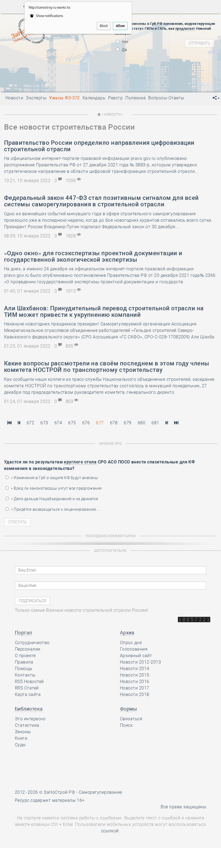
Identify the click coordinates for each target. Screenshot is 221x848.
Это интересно (30, 718)
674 (58, 422)
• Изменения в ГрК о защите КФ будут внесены (54, 478)
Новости (112, 114)
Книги (21, 738)
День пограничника (45, 55)
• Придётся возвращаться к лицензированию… (55, 509)
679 (127, 422)
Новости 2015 (134, 675)
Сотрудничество (32, 642)
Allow (120, 25)
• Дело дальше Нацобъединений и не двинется (54, 499)
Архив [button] (127, 632)
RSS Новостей (29, 681)
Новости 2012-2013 (140, 662)
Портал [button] (23, 632)
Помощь (24, 668)
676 (86, 422)
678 (114, 422)
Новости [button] (14, 97)
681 (155, 422)
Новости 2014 (134, 668)
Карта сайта (28, 694)
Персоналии (27, 649)
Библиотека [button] (29, 709)
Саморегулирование (100, 792)
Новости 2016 (134, 681)
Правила (24, 662)
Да (124, 50)
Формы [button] (128, 709)
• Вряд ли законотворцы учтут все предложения (56, 488)
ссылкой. (110, 830)
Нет (125, 42)
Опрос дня (131, 642)
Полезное (135, 97)
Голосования (133, 649)
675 (72, 422)
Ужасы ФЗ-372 (64, 97)
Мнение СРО (110, 444)
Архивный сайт (136, 655)
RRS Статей (27, 688)
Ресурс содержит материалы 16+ (50, 800)
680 (141, 422)
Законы (23, 731)
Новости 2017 (134, 688)
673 (44, 422)
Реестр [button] (115, 97)
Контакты (25, 675)
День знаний (49, 78)
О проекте (25, 655)
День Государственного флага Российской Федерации (84, 68)
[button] (216, 98)
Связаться (131, 718)
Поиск (126, 725)
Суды (20, 744)
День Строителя (49, 62)
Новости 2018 (134, 694)
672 (30, 422)
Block (104, 25)
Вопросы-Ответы (166, 97)
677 (99, 422)
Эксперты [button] (36, 97)
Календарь (93, 97)
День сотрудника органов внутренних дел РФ (75, 85)
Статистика (27, 725)
